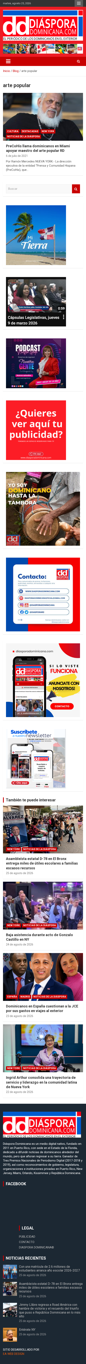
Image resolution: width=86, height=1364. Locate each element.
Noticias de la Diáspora (23, 136)
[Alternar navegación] (8, 61)
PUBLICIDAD (27, 1236)
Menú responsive (79, 3)
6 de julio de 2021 (17, 155)
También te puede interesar (31, 800)
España (12, 996)
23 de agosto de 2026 (19, 1016)
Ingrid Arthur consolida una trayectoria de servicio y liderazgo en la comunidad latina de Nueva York (41, 1082)
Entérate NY (27, 1330)
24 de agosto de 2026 (19, 944)
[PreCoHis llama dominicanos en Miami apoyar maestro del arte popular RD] (43, 117)
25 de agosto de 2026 (19, 873)
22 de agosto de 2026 (19, 1092)
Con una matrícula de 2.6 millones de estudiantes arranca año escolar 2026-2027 (49, 1268)
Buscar (76, 188)
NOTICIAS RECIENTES (26, 1258)
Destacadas (30, 131)
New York (48, 131)
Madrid (25, 996)
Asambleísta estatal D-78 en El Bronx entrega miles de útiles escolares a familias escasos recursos (42, 863)
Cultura (12, 131)
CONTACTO (26, 1242)
